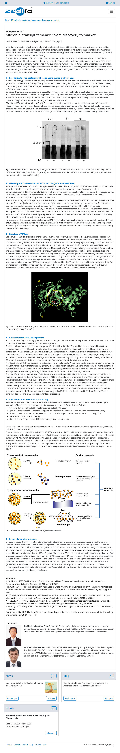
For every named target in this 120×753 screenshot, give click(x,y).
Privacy (9, 745)
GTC (44, 745)
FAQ (31, 745)
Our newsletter (62, 3)
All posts (109, 698)
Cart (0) (111, 3)
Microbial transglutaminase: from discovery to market (35, 20)
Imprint (17, 745)
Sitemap (38, 745)
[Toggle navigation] (111, 11)
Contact (25, 745)
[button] (52, 676)
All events (51, 733)
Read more (12, 698)
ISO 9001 (49, 3)
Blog (7, 20)
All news (51, 698)
